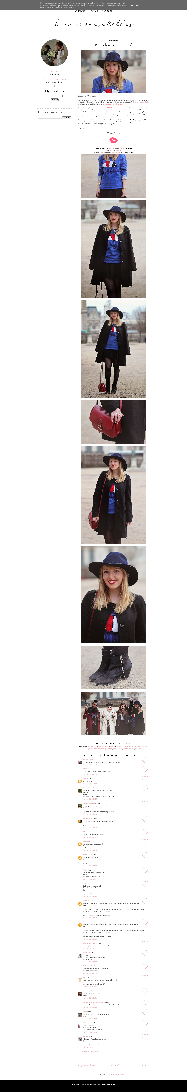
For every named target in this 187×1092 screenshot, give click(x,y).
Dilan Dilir (86, 778)
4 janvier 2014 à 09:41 (90, 986)
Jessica (85, 1011)
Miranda (141, 102)
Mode (94, 11)
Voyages (107, 11)
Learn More (135, 5)
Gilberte (85, 832)
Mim (120, 749)
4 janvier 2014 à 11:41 (90, 998)
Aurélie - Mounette (89, 788)
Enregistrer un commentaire (89, 1052)
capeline (94, 749)
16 (145, 966)
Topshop (138, 749)
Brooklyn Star (126, 746)
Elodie (147, 102)
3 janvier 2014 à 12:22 (90, 850)
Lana (84, 883)
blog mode (105, 746)
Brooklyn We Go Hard (140, 746)
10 (145, 870)
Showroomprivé (128, 749)
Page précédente (86, 1065)
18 (145, 991)
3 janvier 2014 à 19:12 (90, 962)
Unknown (86, 841)
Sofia (84, 977)
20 (145, 1012)
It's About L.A (87, 966)
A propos (81, 11)
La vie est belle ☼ (89, 991)
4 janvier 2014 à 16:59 (90, 1007)
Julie (84, 870)
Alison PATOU (87, 854)
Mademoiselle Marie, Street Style (94, 1002)
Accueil (115, 1065)
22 (145, 1037)
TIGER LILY (87, 769)
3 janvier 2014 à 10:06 (90, 814)
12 (145, 901)
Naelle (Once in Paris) (90, 943)
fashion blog (102, 749)
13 (145, 922)
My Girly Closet (88, 759)
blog (99, 746)
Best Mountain (92, 746)
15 (145, 953)
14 (145, 943)
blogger (112, 746)
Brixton (118, 746)
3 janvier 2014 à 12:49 (90, 866)
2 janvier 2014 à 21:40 (90, 774)
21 (145, 1023)
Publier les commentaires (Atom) (118, 1074)
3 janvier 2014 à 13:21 (90, 879)
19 (145, 1002)
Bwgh (88, 749)
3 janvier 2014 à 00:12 (90, 784)
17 (145, 977)
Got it (145, 5)
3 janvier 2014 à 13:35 (90, 896)
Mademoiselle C (88, 818)
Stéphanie (135, 102)
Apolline (85, 1036)
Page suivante (141, 1065)
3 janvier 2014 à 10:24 (90, 828)
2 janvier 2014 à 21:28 (90, 765)
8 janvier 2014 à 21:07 (90, 1047)
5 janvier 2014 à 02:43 (90, 1019)
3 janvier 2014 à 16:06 (90, 918)
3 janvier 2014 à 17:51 (90, 948)
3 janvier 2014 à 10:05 (90, 799)
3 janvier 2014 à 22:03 (90, 973)
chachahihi (86, 952)
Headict (109, 749)
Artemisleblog (87, 1023)
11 (145, 884)
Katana (115, 749)
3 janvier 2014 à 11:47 (90, 837)
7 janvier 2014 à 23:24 (90, 1032)
